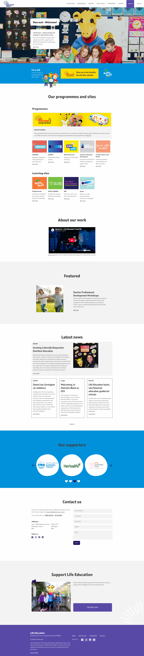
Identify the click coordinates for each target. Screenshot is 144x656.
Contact (121, 3)
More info (36, 47)
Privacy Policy (34, 653)
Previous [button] (33, 465)
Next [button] (110, 465)
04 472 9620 (58, 515)
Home (74, 636)
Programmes (81, 3)
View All (72, 424)
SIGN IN (139, 3)
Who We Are (82, 636)
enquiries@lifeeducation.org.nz (55, 512)
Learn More (36, 373)
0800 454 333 (49, 515)
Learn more (51, 255)
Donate (130, 3)
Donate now (92, 607)
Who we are (70, 3)
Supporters (111, 3)
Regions (91, 3)
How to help (101, 3)
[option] (72, 298)
